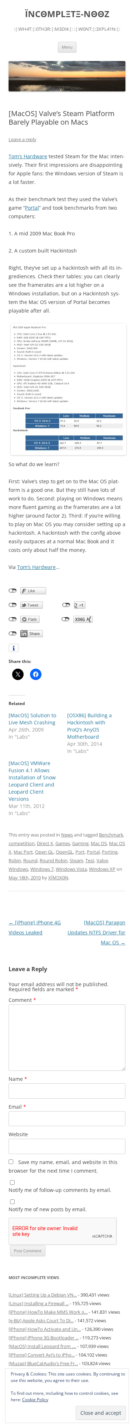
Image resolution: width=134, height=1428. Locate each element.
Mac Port (23, 852)
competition (22, 843)
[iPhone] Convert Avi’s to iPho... (42, 1355)
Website (18, 1134)
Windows (18, 869)
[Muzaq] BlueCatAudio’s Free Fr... (43, 1363)
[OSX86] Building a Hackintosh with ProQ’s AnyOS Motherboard (89, 726)
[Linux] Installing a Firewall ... (39, 1303)
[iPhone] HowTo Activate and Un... (45, 1329)
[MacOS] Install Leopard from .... (42, 1346)
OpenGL (64, 852)
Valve (102, 860)
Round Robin (54, 860)
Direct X (45, 843)
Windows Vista (71, 869)
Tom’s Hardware (28, 156)
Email (17, 1106)
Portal (32, 207)
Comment (22, 1000)
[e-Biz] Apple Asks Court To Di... (41, 1320)
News (67, 835)
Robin (15, 860)
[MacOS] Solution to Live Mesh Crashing (32, 719)
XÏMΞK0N (58, 877)
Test (89, 860)
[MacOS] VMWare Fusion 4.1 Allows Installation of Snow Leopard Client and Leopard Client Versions (32, 781)
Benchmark (111, 835)
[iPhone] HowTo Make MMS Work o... (48, 1312)
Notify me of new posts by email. (48, 1209)
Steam (76, 860)
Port (80, 852)
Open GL (44, 852)
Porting (110, 852)
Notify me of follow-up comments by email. (60, 1190)
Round (30, 860)
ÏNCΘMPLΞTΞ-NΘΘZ (67, 14)
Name (18, 1078)
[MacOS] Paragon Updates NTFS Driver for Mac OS (96, 932)
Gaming (80, 843)
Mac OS (99, 843)
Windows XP (102, 869)
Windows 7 (42, 869)
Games (62, 843)
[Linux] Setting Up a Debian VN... (43, 1295)
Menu (67, 47)
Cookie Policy (35, 1400)
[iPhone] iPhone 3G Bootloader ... (44, 1337)
